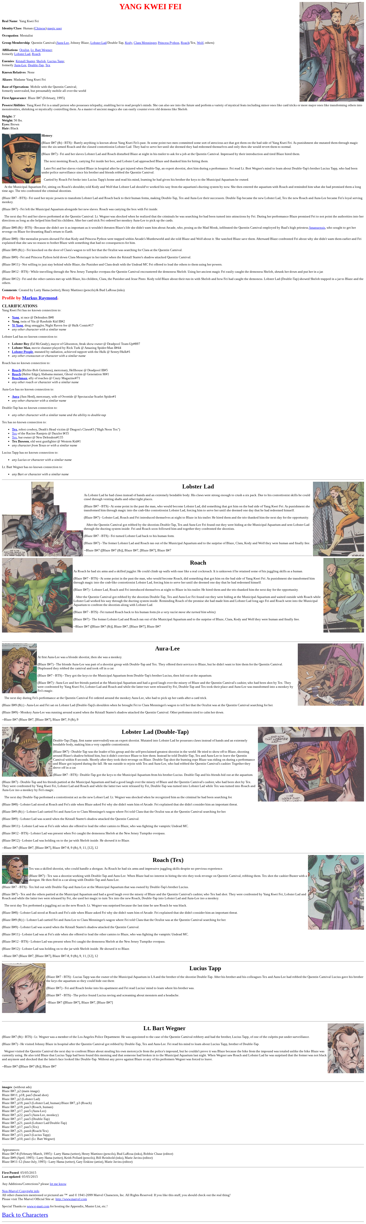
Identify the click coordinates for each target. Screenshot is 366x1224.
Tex (47, 65)
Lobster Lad (98, 43)
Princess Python (168, 43)
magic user (54, 28)
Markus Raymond (39, 297)
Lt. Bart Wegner (41, 50)
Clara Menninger (145, 43)
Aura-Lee (63, 43)
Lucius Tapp (55, 61)
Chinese (40, 28)
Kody (128, 43)
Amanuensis (317, 227)
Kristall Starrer (25, 61)
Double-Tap (36, 65)
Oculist (24, 50)
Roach (185, 43)
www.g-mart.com (38, 1206)
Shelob (41, 61)
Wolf (200, 43)
